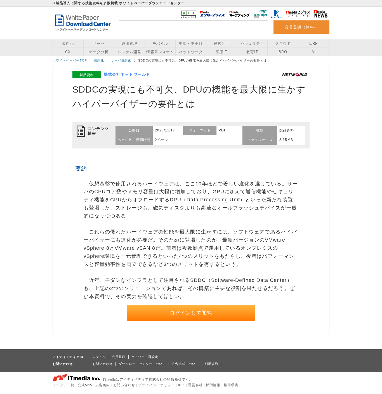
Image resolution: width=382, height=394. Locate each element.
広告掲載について (185, 363)
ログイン (99, 356)
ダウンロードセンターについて (142, 363)
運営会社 (195, 385)
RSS (181, 385)
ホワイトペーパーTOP (70, 60)
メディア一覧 (63, 385)
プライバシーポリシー (156, 385)
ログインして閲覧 (191, 313)
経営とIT (221, 43)
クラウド (283, 43)
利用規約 (211, 363)
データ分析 (99, 52)
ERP (313, 43)
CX (68, 52)
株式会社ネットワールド (127, 74)
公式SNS (85, 385)
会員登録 (118, 356)
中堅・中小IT (190, 43)
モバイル (160, 43)
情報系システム (160, 52)
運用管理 (129, 43)
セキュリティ (252, 43)
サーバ (99, 43)
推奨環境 (231, 385)
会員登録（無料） (302, 27)
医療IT (221, 52)
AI (314, 52)
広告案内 (102, 385)
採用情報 (213, 385)
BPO (283, 52)
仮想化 (68, 43)
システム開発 (129, 52)
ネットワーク (190, 52)
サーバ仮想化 (121, 60)
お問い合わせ (103, 363)
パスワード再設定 (145, 356)
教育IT (252, 52)
